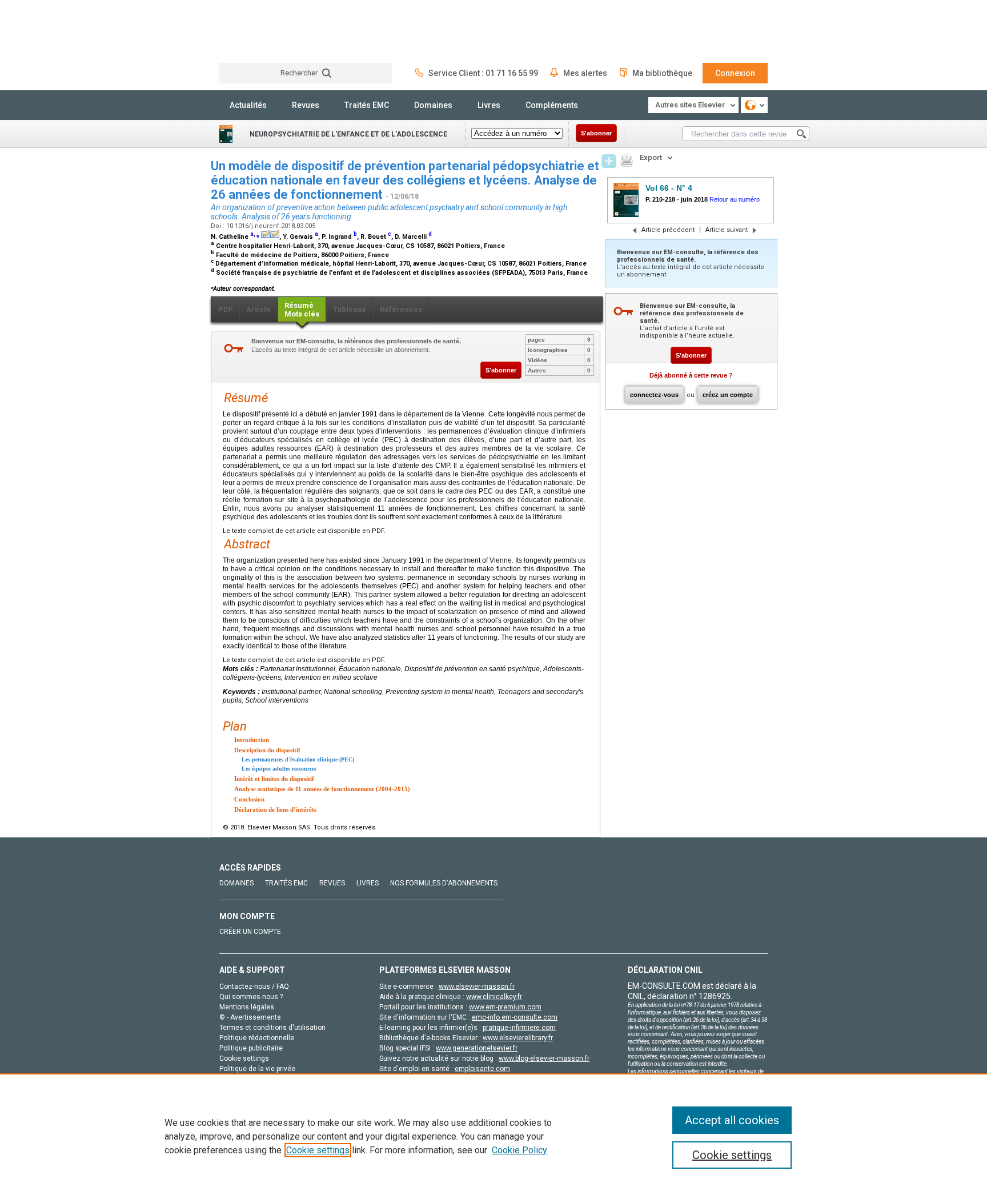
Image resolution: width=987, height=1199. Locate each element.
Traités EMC (366, 105)
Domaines (433, 105)
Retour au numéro (734, 199)
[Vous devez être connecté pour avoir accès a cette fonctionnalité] (608, 161)
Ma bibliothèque (662, 73)
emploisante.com (482, 1069)
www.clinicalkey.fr (494, 997)
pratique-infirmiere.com (519, 1028)
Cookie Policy (519, 1150)
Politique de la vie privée (257, 1069)
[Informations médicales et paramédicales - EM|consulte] (262, 31)
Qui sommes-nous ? (251, 997)
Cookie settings (318, 1150)
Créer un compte (250, 932)
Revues (305, 105)
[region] (493, 1136)
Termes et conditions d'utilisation (272, 1028)
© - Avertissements (250, 1017)
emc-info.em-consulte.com (514, 1017)
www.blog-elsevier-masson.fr (544, 1058)
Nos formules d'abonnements (443, 883)
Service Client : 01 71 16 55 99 (483, 73)
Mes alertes (585, 73)
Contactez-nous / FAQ (254, 987)
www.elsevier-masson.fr (477, 987)
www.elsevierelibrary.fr (518, 1038)
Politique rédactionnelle (256, 1038)
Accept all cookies (732, 1120)
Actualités (248, 105)
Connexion (735, 73)
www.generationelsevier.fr (476, 1048)
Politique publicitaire (251, 1048)
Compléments (551, 105)
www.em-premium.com (505, 1007)
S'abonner (596, 133)
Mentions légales (246, 1007)
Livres (489, 105)
